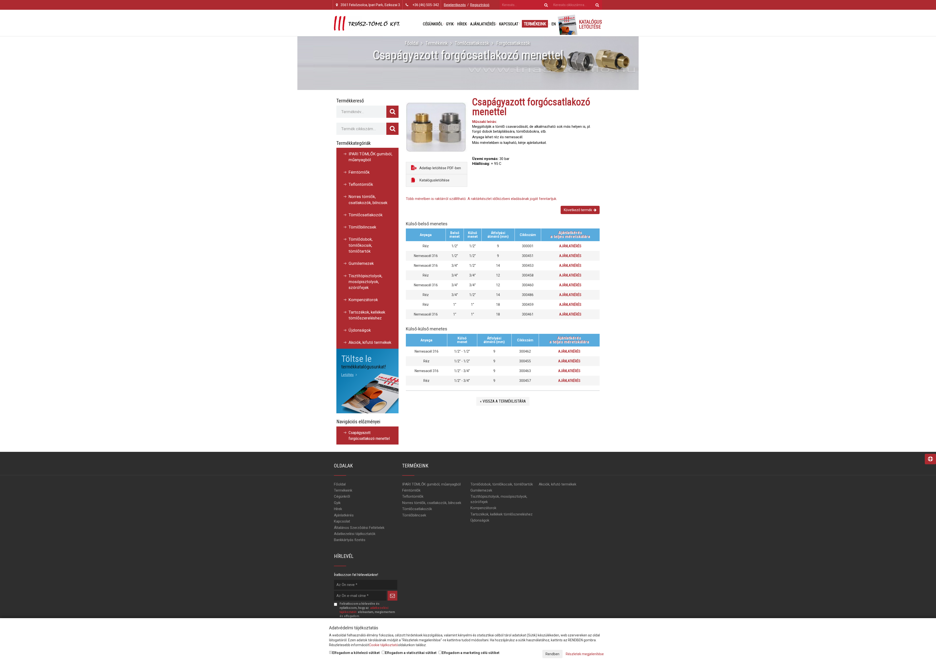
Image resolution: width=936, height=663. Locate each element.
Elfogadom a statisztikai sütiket (411, 653)
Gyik (450, 24)
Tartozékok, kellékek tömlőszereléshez (367, 315)
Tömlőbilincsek (362, 227)
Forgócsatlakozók (513, 43)
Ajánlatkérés (483, 24)
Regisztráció (479, 5)
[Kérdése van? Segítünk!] (930, 459)
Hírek (462, 24)
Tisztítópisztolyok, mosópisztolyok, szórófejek (365, 281)
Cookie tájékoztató (383, 645)
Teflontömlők (361, 184)
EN (553, 24)
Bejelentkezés (455, 5)
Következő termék (579, 210)
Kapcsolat (508, 24)
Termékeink (535, 23)
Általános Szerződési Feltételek (359, 527)
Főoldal (412, 43)
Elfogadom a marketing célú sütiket (470, 653)
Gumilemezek (361, 263)
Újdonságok (360, 330)
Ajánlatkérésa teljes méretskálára (570, 234)
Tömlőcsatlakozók (472, 43)
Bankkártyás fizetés (349, 540)
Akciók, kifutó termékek (370, 342)
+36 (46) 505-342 (425, 5)
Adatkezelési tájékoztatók (354, 534)
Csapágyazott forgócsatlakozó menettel (369, 435)
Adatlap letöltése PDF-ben (439, 168)
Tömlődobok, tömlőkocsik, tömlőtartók (360, 245)
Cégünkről (433, 24)
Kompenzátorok (363, 299)
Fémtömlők (359, 172)
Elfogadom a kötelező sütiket (356, 653)
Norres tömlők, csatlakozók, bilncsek (368, 199)
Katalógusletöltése (434, 180)
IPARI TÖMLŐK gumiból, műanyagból (370, 156)
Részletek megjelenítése (585, 654)
